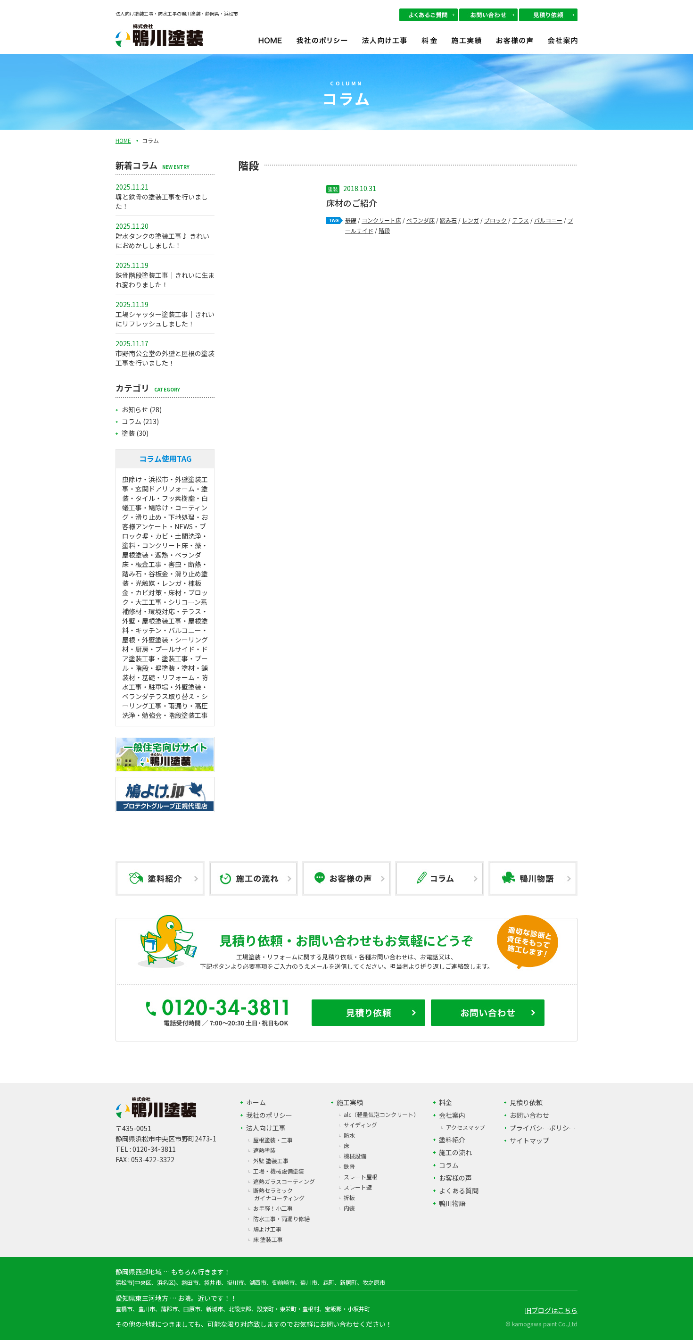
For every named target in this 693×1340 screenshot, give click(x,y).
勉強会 (152, 715)
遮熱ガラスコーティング (284, 1181)
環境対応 (161, 611)
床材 (175, 592)
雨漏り (178, 705)
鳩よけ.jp (165, 794)
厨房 (141, 649)
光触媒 (145, 583)
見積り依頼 (548, 14)
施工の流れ (455, 1152)
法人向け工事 (384, 45)
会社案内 (563, 45)
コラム (449, 1165)
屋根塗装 (135, 554)
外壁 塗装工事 (271, 1161)
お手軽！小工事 (273, 1208)
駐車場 (158, 686)
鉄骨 (349, 1166)
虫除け (132, 479)
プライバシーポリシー (543, 1127)
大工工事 (148, 602)
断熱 (194, 564)
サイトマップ (529, 1140)
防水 (349, 1135)
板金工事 (148, 564)
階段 (384, 230)
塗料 (128, 545)
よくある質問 (458, 1190)
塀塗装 (165, 668)
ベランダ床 (420, 220)
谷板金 (158, 573)
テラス (520, 220)
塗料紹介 (452, 1139)
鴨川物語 (452, 1203)
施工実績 (466, 45)
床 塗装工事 (268, 1239)
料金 (429, 45)
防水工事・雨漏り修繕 (281, 1219)
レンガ (470, 220)
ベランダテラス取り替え (158, 696)
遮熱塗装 (264, 1150)
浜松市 (158, 479)
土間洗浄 (188, 536)
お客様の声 (514, 45)
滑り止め (148, 517)
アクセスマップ (465, 1127)
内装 (349, 1208)
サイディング (360, 1125)
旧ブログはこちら (551, 1310)
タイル (145, 498)
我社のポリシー (321, 45)
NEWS (183, 526)
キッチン (148, 630)
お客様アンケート (165, 521)
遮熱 (161, 554)
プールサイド (175, 649)
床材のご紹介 (351, 203)
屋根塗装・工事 (273, 1140)
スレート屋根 (361, 1177)
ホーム (256, 1102)
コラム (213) (140, 421)
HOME (270, 45)
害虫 (175, 564)
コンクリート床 (381, 220)
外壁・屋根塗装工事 (152, 620)
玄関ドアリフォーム (165, 488)
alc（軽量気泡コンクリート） (381, 1114)
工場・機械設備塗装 (278, 1171)
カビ (161, 536)
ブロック (495, 220)
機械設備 (355, 1156)
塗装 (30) (135, 433)
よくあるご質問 (428, 14)
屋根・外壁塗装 (145, 639)
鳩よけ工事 (267, 1229)
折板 (349, 1197)
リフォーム (178, 677)
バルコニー (548, 220)
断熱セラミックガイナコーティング (279, 1194)
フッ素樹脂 (178, 498)
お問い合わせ (488, 14)
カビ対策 (148, 592)
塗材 (188, 668)
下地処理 (181, 517)
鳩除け (158, 507)
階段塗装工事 (188, 715)
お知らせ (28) (142, 409)
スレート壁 (358, 1187)
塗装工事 (175, 658)
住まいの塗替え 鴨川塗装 (165, 754)
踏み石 (448, 220)
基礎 (350, 220)
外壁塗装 (188, 686)
